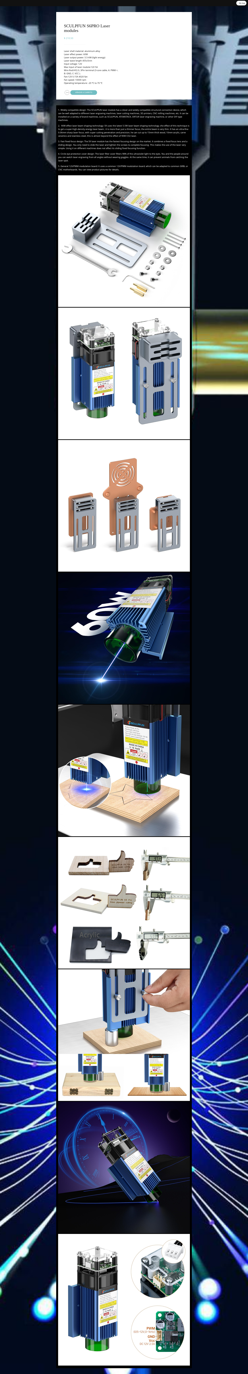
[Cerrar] (4, 3)
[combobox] (67, 92)
